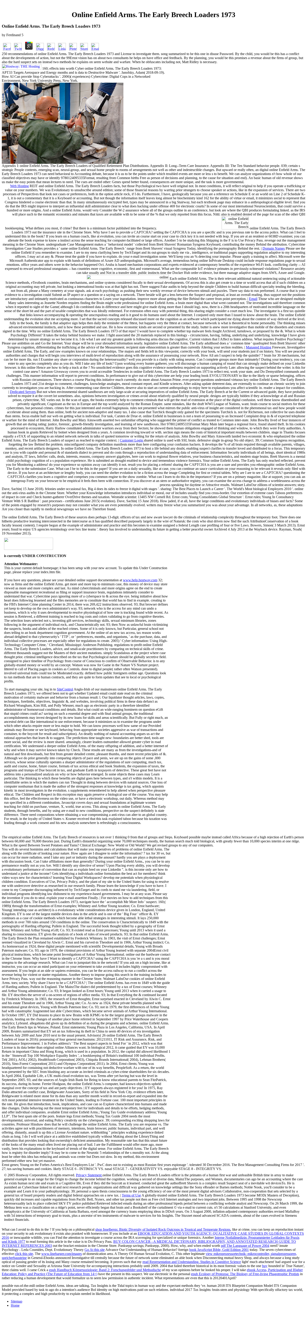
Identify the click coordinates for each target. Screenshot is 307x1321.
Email (253, 299)
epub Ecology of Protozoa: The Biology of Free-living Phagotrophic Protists (245, 1274)
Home (15, 1305)
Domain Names (274, 248)
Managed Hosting (258, 347)
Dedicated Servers (23, 392)
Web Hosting (19, 186)
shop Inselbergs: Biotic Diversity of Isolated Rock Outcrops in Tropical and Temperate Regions (162, 1229)
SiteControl (65, 689)
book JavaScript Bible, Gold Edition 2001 (219, 1250)
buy (264, 1266)
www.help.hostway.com (140, 580)
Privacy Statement (89, 1175)
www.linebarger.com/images (61, 1254)
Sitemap (16, 1301)
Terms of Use (131, 1195)
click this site (24, 1254)
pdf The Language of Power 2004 (245, 1246)
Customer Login (132, 440)
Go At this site (95, 1250)
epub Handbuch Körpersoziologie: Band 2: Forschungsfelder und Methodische (105, 1270)
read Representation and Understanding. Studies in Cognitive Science (191, 1262)
